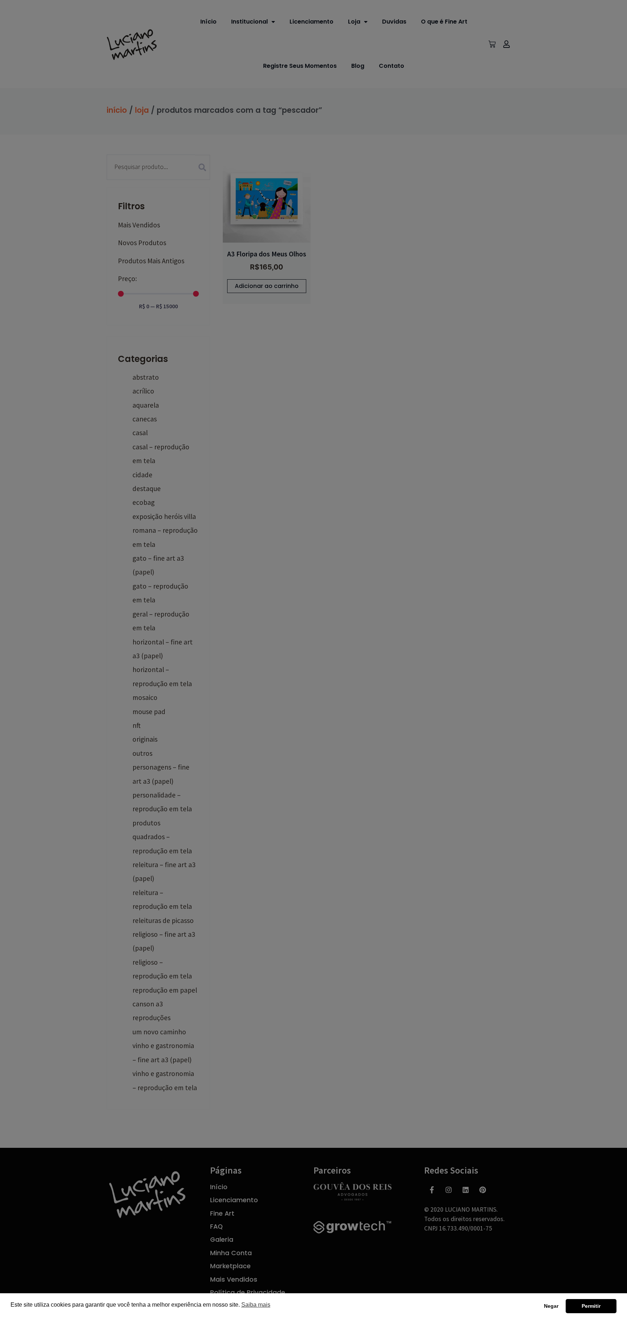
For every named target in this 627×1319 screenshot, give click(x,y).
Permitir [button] (591, 1306)
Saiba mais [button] (255, 1305)
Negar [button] (551, 1306)
